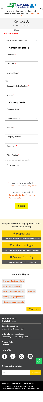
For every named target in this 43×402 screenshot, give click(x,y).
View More (34, 309)
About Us (5, 383)
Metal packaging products (13, 297)
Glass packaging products (13, 302)
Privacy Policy (30, 186)
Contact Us (24, 25)
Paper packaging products (13, 281)
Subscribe (36, 373)
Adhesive (31, 291)
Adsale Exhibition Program (23, 386)
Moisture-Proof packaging (14, 291)
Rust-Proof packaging (12, 286)
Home (15, 25)
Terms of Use (14, 186)
